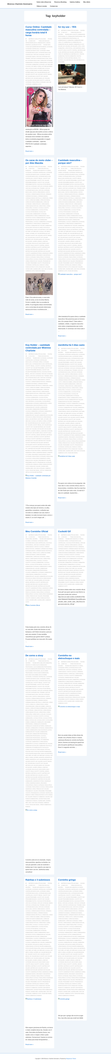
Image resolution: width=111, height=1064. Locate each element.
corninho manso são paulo (33, 198)
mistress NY (67, 54)
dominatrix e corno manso (33, 223)
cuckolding (29, 213)
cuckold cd (29, 716)
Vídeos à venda (42, 6)
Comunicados (41, 42)
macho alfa (35, 243)
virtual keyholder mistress (33, 472)
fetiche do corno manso (43, 417)
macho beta (42, 243)
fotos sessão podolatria (32, 753)
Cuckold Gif (64, 531)
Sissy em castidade (46, 269)
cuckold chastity (43, 208)
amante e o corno (45, 170)
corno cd (32, 704)
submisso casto (36, 84)
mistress (28, 247)
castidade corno (45, 50)
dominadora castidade (32, 62)
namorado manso (30, 255)
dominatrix (70, 40)
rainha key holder (44, 267)
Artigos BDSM (29, 42)
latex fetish (68, 48)
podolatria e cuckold (31, 259)
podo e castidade (30, 257)
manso (47, 245)
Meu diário (86, 2)
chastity (74, 34)
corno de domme (34, 200)
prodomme (61, 62)
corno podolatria (30, 560)
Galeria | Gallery (75, 2)
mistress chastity (36, 247)
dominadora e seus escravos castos (36, 405)
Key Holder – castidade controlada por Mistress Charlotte (38, 348)
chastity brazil (37, 178)
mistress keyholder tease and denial (39, 448)
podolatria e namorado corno (41, 458)
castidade (49, 46)
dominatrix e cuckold (40, 413)
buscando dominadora (42, 672)
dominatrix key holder (38, 225)
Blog (35, 42)
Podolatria (28, 539)
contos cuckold (39, 546)
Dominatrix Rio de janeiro (65, 44)
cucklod (42, 714)
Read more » (29, 151)
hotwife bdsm (33, 70)
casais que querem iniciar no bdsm (35, 46)
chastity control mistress (43, 366)
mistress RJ (34, 779)
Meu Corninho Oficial (36, 531)
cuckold (35, 208)
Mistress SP (41, 779)
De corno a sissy (34, 655)
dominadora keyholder (32, 219)
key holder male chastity (33, 76)
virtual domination (45, 470)
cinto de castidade (38, 54)
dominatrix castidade (38, 64)
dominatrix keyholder (46, 415)
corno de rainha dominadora (34, 202)
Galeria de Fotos (36, 44)
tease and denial (40, 270)
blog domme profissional (32, 670)
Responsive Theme (71, 1058)
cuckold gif (41, 211)
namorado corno (47, 253)
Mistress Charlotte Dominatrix (19, 4)
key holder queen (36, 78)
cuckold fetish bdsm (31, 211)
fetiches (47, 749)
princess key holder (36, 261)
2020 (48, 41)
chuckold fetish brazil (44, 184)
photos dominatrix (70, 56)
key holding (46, 78)
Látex (79, 46)
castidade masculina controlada (42, 364)
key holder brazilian (41, 72)
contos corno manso (38, 192)
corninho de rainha (31, 196)
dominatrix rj (78, 44)
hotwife (32, 233)
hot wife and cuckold (37, 231)
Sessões (60, 34)
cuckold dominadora (31, 209)
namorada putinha (36, 253)
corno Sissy (36, 714)
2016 (47, 168)
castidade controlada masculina (68, 174)
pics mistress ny (68, 60)
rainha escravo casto (32, 267)
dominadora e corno (31, 215)
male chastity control (70, 50)
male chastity (44, 432)
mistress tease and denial (33, 450)
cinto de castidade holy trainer (35, 188)
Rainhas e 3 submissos (37, 880)
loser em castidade (46, 431)
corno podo (42, 206)
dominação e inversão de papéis (34, 726)
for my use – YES (67, 27)
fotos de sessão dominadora (42, 751)
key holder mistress (37, 427)
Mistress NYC (75, 54)
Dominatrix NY (68, 42)
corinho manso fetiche (38, 194)
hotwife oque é (29, 72)
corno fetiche (36, 204)
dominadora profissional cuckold (35, 735)
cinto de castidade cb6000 (45, 186)
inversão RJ (33, 759)
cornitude (45, 198)
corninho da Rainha (64, 913)
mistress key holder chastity (39, 249)
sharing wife (37, 269)
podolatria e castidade (39, 82)
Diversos (28, 44)
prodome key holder (44, 460)
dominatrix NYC (76, 42)
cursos (48, 42)
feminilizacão (38, 747)
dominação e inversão (40, 724)
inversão (41, 757)
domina (27, 722)
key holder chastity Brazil (44, 74)
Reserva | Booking (60, 2)
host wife (49, 229)
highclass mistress (40, 229)
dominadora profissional (40, 733)
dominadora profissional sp (70, 38)
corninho (48, 194)
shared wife (29, 269)
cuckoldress (46, 401)
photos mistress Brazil (71, 58)
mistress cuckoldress (43, 438)
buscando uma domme (31, 674)
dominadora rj (62, 40)
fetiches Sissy (29, 751)
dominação (33, 722)
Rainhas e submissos (39, 796)
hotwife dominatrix (43, 70)
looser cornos (37, 241)
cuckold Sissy (41, 720)
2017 (80, 32)
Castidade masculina (31, 52)
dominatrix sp (29, 747)
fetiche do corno (38, 227)
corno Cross (40, 704)
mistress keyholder (68, 52)
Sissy (30, 802)
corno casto (36, 552)
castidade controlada (32, 48)
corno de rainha (45, 200)
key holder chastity (44, 423)
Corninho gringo (67, 880)
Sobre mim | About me (44, 2)
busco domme (43, 674)
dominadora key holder (43, 217)
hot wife (27, 231)
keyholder (28, 80)
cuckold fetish (43, 209)
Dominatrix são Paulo (45, 745)
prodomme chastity (36, 263)
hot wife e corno (36, 66)
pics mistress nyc (79, 60)
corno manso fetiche (31, 206)
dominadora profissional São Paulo (36, 737)
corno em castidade (46, 60)
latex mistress (77, 48)
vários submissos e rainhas (33, 995)
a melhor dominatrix (46, 663)
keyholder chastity (38, 80)
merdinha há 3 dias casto (71, 345)
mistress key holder (31, 440)
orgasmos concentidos (43, 255)
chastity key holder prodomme (67, 180)
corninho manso (43, 196)
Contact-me (54, 6)
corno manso (45, 204)
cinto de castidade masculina (39, 58)
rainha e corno (44, 265)
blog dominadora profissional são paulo (39, 668)
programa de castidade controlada (41, 793)
